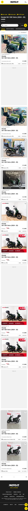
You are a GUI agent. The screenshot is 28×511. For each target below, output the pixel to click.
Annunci (3, 28)
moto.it (11, 504)
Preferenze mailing (20, 496)
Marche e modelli (10, 28)
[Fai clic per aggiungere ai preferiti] (25, 36)
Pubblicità (16, 494)
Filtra (22, 25)
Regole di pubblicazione (7, 494)
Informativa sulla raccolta (5, 508)
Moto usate (4, 14)
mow (15, 504)
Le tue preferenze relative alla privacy (8, 510)
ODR (20, 494)
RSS (23, 494)
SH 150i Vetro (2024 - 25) (10, 57)
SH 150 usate (21, 14)
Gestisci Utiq (12, 496)
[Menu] (25, 2)
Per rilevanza (23, 32)
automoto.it (6, 504)
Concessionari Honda (20, 28)
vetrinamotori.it (21, 504)
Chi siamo (6, 496)
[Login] (2, 2)
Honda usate (13, 14)
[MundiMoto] (8, 228)
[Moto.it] (14, 2)
